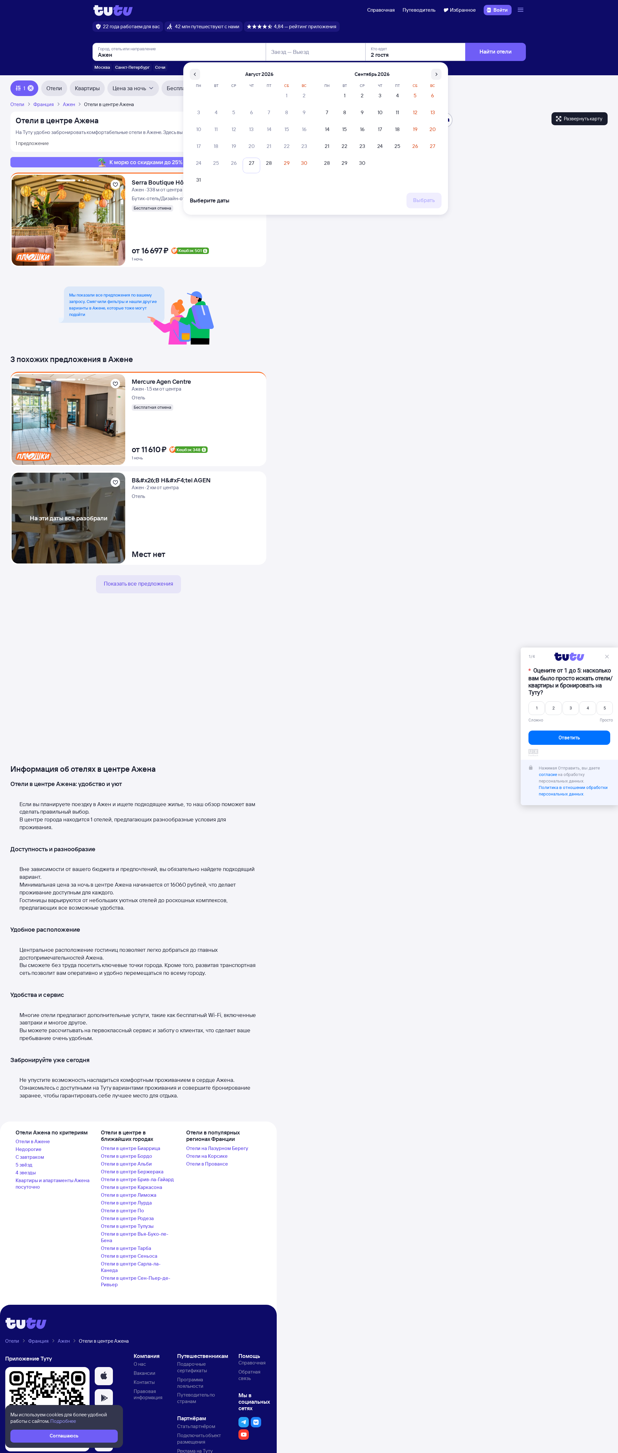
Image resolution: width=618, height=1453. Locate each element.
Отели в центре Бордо (126, 1156)
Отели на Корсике (207, 1156)
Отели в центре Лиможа (128, 1195)
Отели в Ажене (33, 1141)
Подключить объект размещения (199, 1438)
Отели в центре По (122, 1210)
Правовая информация (148, 1394)
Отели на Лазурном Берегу (217, 1148)
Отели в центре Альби (126, 1164)
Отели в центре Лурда (126, 1203)
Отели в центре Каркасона (131, 1187)
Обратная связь (249, 1375)
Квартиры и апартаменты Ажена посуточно (53, 1183)
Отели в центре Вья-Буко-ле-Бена (134, 1237)
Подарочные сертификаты (192, 1367)
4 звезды (26, 1172)
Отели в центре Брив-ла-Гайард (137, 1179)
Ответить (569, 737)
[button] (104, 1376)
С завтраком (30, 1157)
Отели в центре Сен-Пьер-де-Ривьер (135, 1281)
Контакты (144, 1382)
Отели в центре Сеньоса (129, 1256)
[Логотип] (113, 10)
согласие (548, 774)
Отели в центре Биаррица (130, 1148)
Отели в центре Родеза (127, 1218)
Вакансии (144, 1373)
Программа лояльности (190, 1382)
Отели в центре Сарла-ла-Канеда (131, 1267)
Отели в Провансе (207, 1164)
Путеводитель (419, 10)
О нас (140, 1364)
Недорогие (29, 1149)
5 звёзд (24, 1165)
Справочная (381, 10)
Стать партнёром (196, 1426)
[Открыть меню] (521, 10)
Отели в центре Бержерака (132, 1171)
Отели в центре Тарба (126, 1248)
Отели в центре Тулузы (127, 1226)
